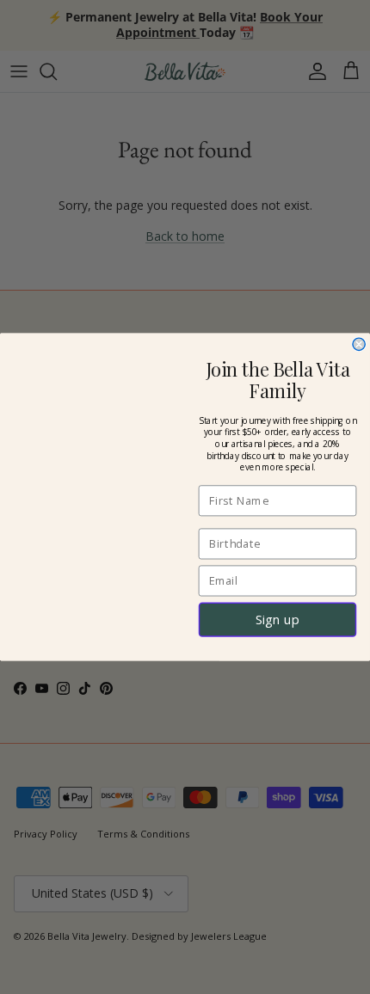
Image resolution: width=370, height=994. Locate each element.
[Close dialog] (359, 344)
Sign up (278, 619)
